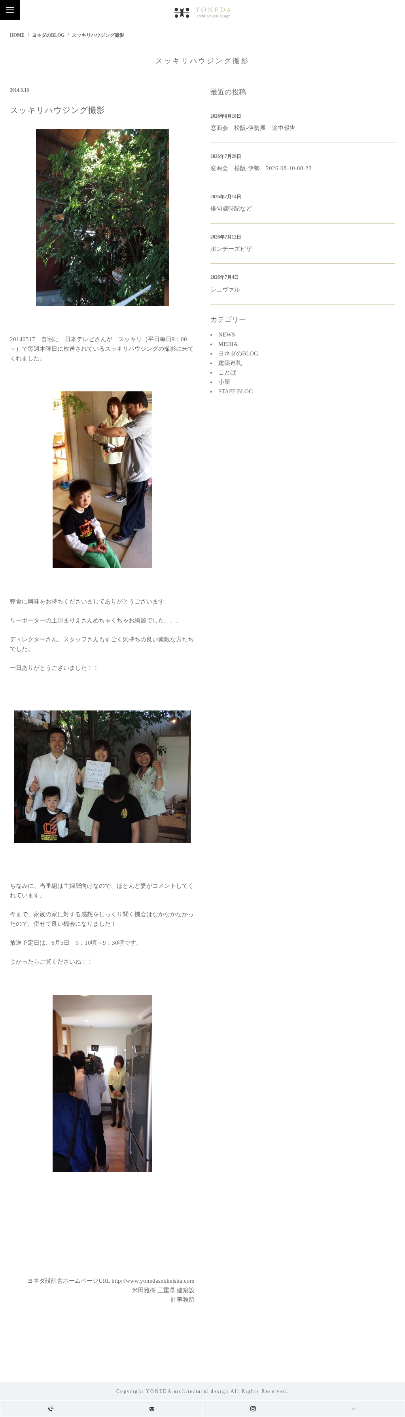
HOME (17, 35)
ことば (227, 372)
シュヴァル (225, 289)
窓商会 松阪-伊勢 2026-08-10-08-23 (261, 168)
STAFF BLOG (235, 391)
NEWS (226, 334)
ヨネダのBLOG (48, 35)
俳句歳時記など (231, 208)
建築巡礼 (230, 363)
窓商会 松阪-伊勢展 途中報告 (252, 128)
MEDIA (228, 344)
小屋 (224, 382)
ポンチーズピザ (231, 249)
